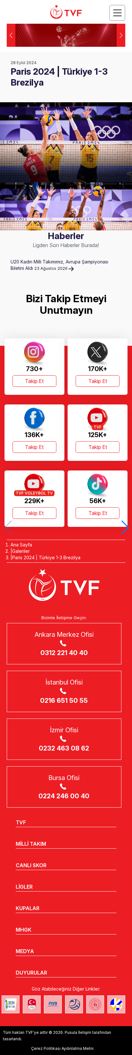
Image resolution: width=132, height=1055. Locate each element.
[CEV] (116, 1004)
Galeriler (21, 551)
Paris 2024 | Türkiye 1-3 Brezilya (46, 557)
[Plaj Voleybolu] (11, 1004)
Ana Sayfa (21, 544)
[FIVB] (53, 1004)
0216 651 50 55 (64, 700)
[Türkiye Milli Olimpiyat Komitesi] (32, 1004)
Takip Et (34, 381)
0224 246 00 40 (63, 796)
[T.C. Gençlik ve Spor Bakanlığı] (95, 1004)
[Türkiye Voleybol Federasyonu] (66, 12)
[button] (121, 35)
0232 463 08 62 (64, 748)
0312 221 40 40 (64, 653)
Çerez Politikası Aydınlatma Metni (62, 1048)
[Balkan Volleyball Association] (74, 1004)
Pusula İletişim (78, 1032)
